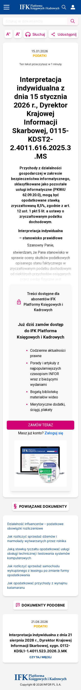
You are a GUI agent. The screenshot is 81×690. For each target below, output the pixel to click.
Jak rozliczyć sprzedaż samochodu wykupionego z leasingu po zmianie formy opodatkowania (38, 570)
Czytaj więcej (40, 657)
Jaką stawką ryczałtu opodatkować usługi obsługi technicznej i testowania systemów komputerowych (38, 553)
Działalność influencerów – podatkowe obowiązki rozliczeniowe (35, 526)
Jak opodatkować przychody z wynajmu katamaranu (37, 585)
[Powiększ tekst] (18, 34)
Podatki (40, 55)
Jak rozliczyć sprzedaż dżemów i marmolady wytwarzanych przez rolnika (36, 538)
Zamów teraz (40, 425)
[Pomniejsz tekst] (8, 34)
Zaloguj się (54, 433)
